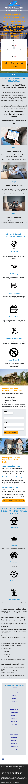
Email (14, 56)
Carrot (18, 782)
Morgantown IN (14, 709)
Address (14, 40)
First (7, 49)
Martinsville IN (14, 725)
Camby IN (14, 695)
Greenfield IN (14, 740)
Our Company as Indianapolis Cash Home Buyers (11, 768)
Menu (13, 75)
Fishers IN (14, 707)
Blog (8, 769)
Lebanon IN (14, 721)
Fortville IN (14, 715)
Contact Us (13, 766)
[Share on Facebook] (3, 759)
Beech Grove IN (14, 690)
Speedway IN (14, 737)
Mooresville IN (13, 743)
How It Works (19, 766)
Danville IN (13, 704)
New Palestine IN (14, 734)
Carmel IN (14, 698)
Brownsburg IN (14, 692)
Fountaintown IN (14, 712)
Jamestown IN (14, 746)
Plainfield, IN (14, 687)
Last (20, 49)
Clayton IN (14, 701)
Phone (14, 52)
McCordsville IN (14, 728)
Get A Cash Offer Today (6, 766)
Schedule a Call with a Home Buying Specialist (13, 500)
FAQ (23, 766)
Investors (12, 769)
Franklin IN (14, 718)
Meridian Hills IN (14, 731)
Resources (24, 768)
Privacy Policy (4, 769)
